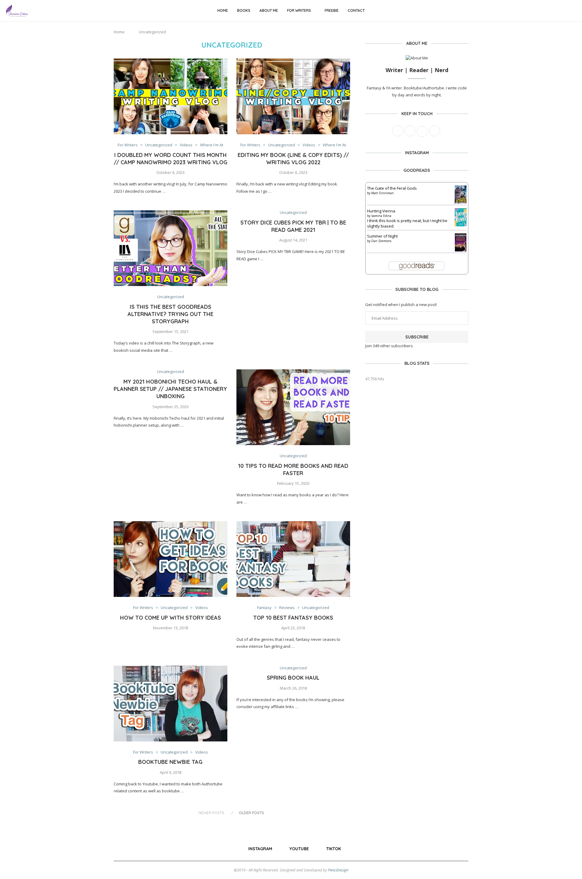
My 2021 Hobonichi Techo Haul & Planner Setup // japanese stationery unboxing (170, 389)
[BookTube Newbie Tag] (170, 703)
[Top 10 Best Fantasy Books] (293, 559)
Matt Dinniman (382, 193)
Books (243, 10)
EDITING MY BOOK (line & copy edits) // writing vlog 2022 (293, 158)
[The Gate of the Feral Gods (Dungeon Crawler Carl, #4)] (461, 188)
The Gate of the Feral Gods (392, 188)
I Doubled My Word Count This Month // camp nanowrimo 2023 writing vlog (170, 158)
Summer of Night (382, 236)
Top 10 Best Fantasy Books (293, 617)
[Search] (573, 11)
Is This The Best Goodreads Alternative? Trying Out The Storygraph (170, 314)
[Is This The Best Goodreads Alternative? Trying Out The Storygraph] (170, 248)
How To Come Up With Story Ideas (170, 617)
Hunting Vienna (381, 211)
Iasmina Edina (381, 216)
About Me (268, 10)
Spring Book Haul (293, 677)
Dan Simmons (381, 241)
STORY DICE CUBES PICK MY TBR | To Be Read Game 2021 (293, 226)
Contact (356, 10)
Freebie (332, 10)
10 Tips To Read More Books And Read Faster (293, 469)
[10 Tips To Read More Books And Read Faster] (293, 407)
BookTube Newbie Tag (170, 761)
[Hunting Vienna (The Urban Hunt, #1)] (461, 211)
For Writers (299, 10)
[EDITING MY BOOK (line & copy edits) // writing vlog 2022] (293, 96)
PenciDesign (338, 870)
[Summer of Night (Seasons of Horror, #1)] (461, 236)
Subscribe (417, 337)
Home (222, 10)
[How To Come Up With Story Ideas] (170, 559)
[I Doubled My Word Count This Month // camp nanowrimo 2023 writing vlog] (170, 96)
